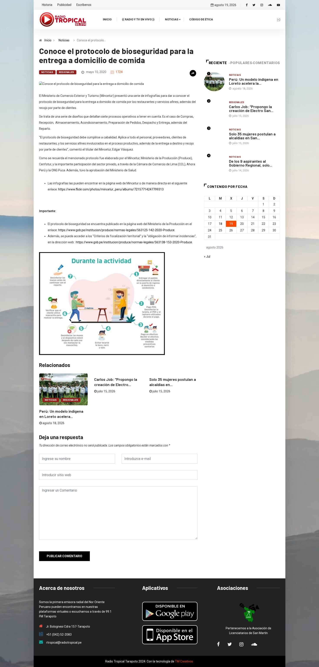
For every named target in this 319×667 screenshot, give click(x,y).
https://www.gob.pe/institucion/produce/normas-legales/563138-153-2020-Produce (134, 242)
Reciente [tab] (218, 63)
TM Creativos (184, 661)
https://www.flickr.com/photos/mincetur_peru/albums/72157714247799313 (111, 189)
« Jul (207, 256)
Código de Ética (201, 19)
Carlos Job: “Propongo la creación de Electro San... (251, 108)
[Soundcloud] (270, 5)
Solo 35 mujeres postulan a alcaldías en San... (252, 135)
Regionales (66, 72)
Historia (47, 4)
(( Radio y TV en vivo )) (138, 19)
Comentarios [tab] (266, 63)
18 (220, 224)
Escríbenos (83, 4)
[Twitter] (254, 5)
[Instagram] (261, 5)
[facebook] (247, 5)
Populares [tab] (241, 63)
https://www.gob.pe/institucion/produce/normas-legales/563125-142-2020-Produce (116, 230)
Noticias (171, 19)
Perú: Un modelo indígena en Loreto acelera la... (253, 81)
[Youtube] (278, 5)
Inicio (107, 19)
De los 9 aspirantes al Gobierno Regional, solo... (250, 163)
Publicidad (64, 4)
